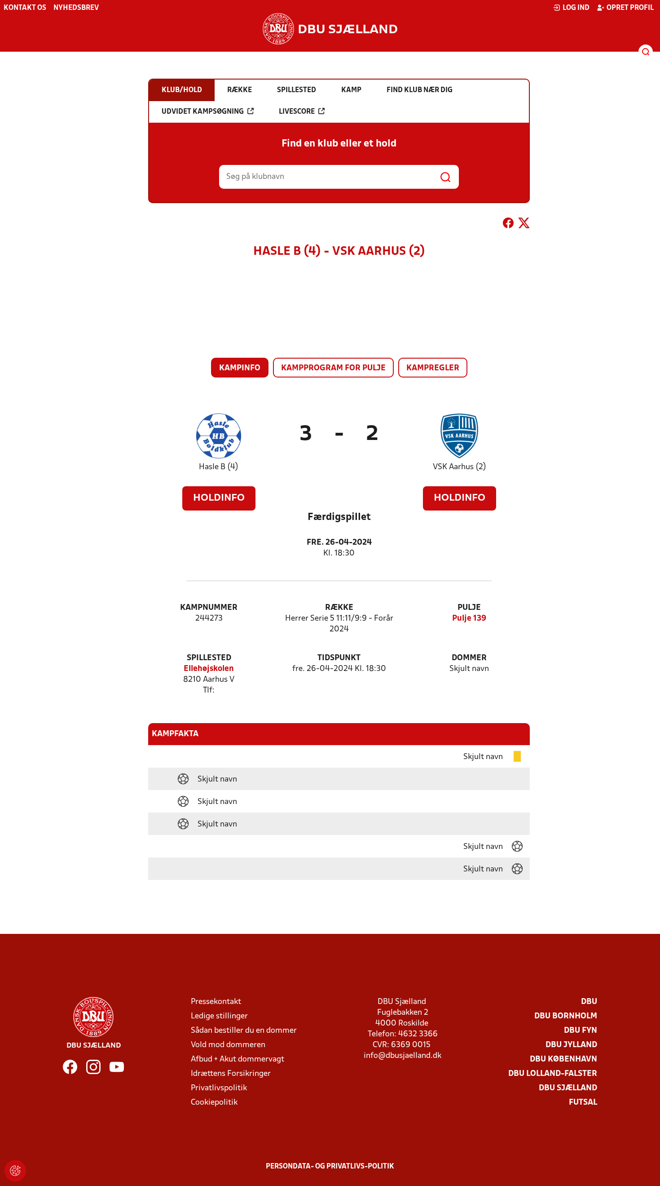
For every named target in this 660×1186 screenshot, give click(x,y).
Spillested (209, 658)
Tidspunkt (339, 658)
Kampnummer (209, 608)
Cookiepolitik (214, 1102)
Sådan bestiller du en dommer (244, 1031)
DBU (589, 1002)
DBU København (563, 1059)
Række (339, 608)
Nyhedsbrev (76, 8)
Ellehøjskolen (209, 669)
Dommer (469, 658)
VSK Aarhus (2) (459, 467)
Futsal (583, 1102)
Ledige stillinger (219, 1016)
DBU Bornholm (565, 1016)
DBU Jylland (571, 1045)
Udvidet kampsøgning (203, 112)
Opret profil (630, 8)
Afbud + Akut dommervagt (237, 1059)
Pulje (469, 608)
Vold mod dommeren (228, 1045)
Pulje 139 (469, 618)
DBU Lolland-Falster (552, 1074)
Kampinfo (239, 368)
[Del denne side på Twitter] (524, 225)
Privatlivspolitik (219, 1088)
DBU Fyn (580, 1031)
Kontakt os (25, 8)
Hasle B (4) (218, 467)
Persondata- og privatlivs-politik (330, 1167)
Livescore (297, 112)
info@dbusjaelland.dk (402, 1056)
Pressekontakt (216, 1002)
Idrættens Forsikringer (231, 1074)
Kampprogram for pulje (333, 368)
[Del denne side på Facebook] (508, 225)
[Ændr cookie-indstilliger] (15, 1171)
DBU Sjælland (568, 1088)
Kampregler (432, 368)
